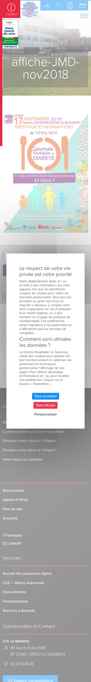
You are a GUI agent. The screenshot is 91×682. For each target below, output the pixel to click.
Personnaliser (45, 414)
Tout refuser (45, 405)
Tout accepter (45, 396)
